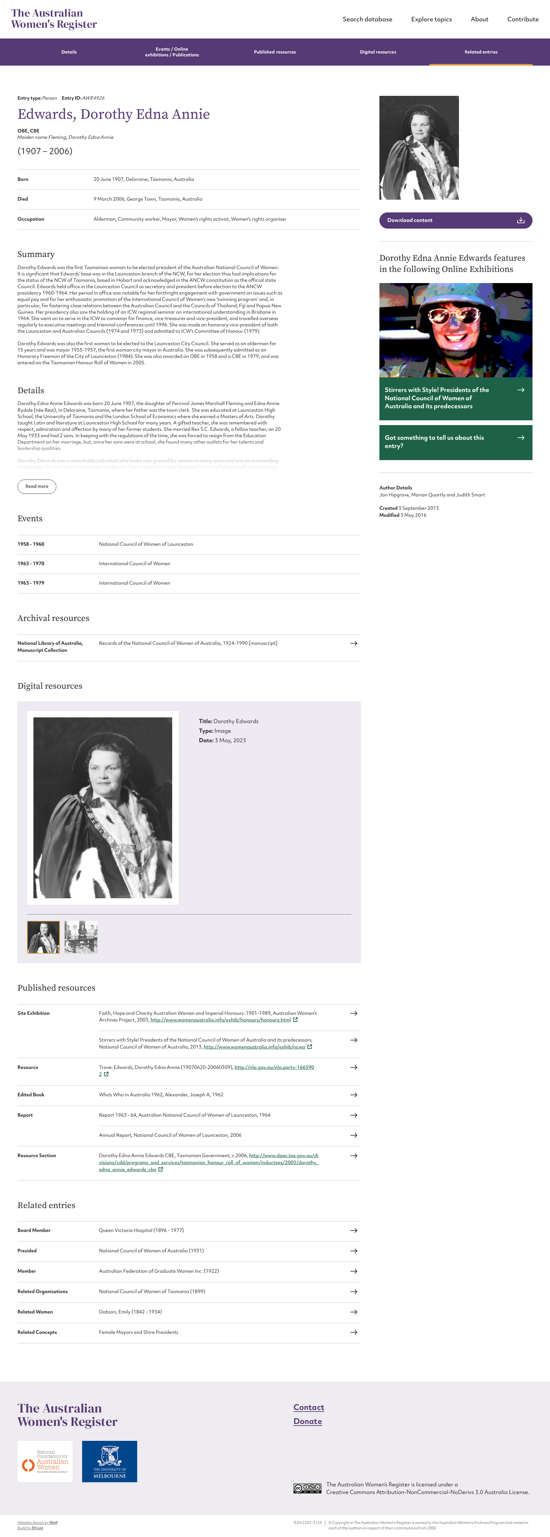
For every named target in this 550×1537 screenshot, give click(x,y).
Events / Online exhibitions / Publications (172, 52)
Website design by (38, 1522)
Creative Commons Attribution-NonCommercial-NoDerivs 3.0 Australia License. (428, 1492)
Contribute (523, 19)
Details (69, 52)
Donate (307, 1421)
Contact (308, 1407)
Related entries (481, 52)
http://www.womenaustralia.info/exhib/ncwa (254, 1047)
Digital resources (378, 52)
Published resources (275, 52)
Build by (30, 1528)
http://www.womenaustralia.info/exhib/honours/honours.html (221, 1020)
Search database (367, 19)
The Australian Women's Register (54, 18)
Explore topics (431, 19)
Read (31, 486)
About (480, 19)
